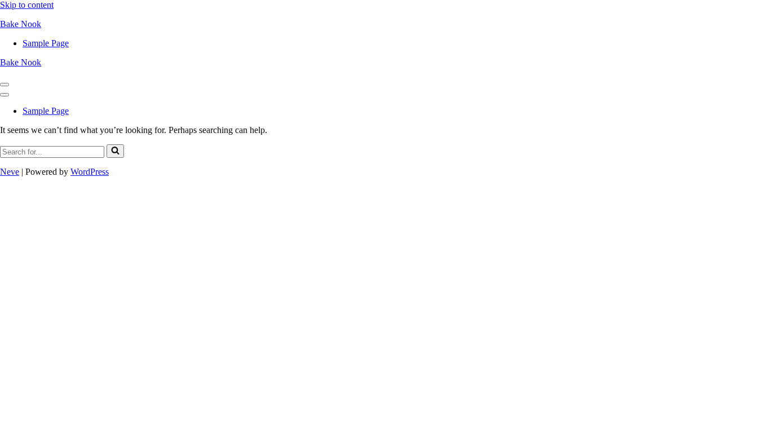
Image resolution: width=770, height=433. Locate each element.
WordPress (89, 171)
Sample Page (46, 43)
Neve (9, 171)
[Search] (115, 151)
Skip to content (27, 5)
